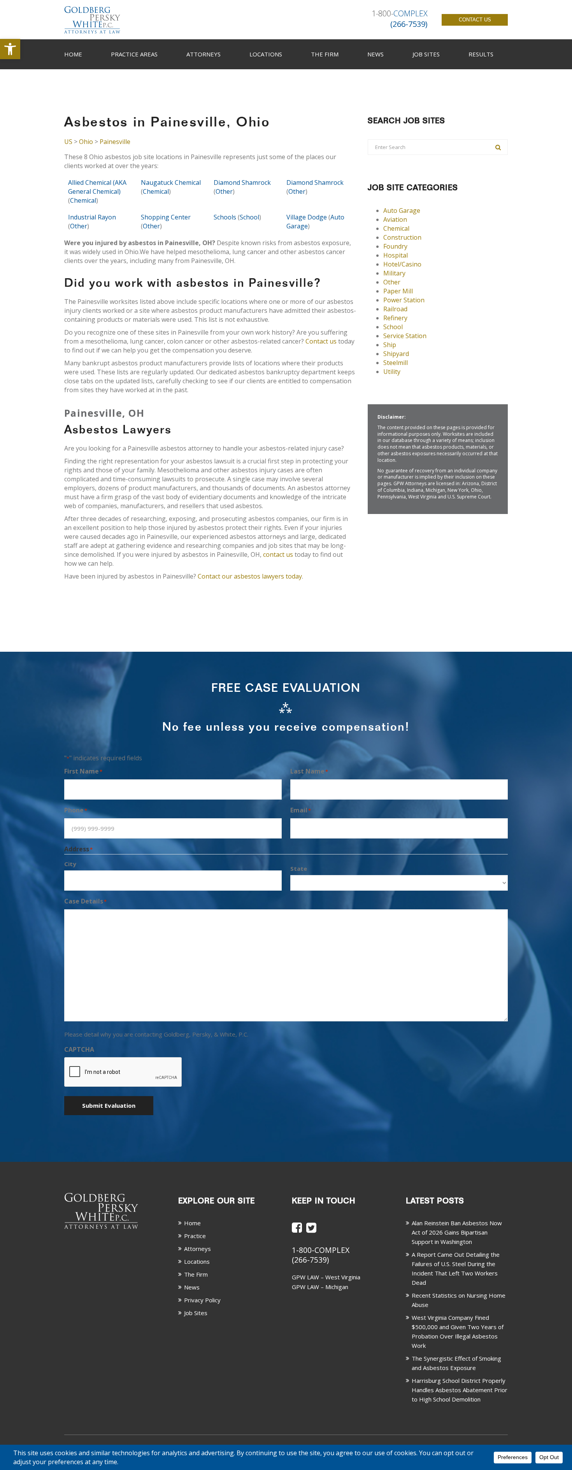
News (375, 54)
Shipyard (396, 353)
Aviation (395, 219)
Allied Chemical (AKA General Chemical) (97, 187)
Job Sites (426, 54)
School (249, 217)
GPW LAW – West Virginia (326, 1277)
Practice (195, 1236)
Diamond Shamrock (242, 182)
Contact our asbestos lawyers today (250, 576)
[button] (10, 49)
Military (394, 273)
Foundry (395, 246)
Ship (389, 344)
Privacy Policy (202, 1300)
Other (224, 191)
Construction (402, 237)
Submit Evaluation (108, 1105)
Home (73, 54)
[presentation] (123, 1072)
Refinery (395, 318)
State (298, 868)
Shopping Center (166, 217)
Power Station (404, 300)
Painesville (115, 141)
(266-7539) (310, 1259)
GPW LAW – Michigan (320, 1287)
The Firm (325, 54)
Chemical (83, 200)
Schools (225, 217)
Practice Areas (134, 54)
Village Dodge (306, 217)
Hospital (395, 255)
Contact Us (475, 20)
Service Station (404, 336)
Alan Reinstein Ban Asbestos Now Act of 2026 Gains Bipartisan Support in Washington (457, 1232)
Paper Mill (398, 291)
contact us (278, 554)
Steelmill (395, 362)
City (70, 864)
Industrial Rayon (92, 217)
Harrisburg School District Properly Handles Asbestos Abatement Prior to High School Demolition (459, 1390)
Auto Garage (401, 210)
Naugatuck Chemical (171, 182)
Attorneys (203, 54)
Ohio (86, 141)
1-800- (400, 13)
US (68, 141)
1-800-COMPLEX (320, 1250)
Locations (265, 54)
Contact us (321, 341)
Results (480, 54)
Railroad (395, 309)
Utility (391, 371)
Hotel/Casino (402, 264)
